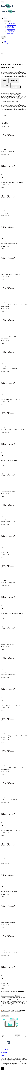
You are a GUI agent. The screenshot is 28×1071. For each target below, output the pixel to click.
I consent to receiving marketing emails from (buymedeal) (14, 997)
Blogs (5, 17)
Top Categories (7, 21)
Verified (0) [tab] (6, 126)
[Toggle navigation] (2, 2)
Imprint (2, 1055)
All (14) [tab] (5, 122)
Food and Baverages (11, 30)
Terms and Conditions (5, 1049)
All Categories (10, 33)
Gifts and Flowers (11, 29)
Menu (2, 37)
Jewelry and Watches (12, 31)
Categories (6, 43)
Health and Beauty (11, 23)
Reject (2, 1015)
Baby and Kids (10, 27)
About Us (2, 1046)
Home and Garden (11, 26)
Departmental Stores (11, 25)
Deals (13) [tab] (6, 125)
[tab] (5, 80)
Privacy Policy (4, 1052)
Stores (5, 18)
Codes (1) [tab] (6, 123)
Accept (7, 1015)
